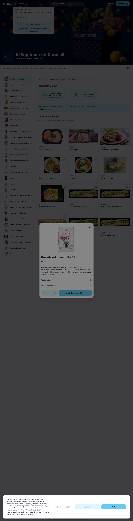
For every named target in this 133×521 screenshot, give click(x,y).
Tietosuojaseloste (27, 514)
